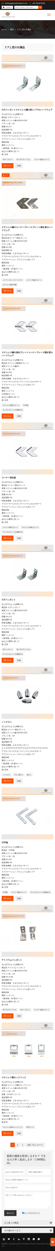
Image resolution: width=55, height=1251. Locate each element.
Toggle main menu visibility (49, 14)
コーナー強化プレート (41, 159)
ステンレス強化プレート (11, 405)
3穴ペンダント (8, 649)
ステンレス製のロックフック (13, 1127)
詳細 (19, 165)
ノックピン (6, 775)
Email (8, 165)
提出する (10, 1213)
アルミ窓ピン (18, 775)
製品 (12, 29)
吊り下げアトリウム (23, 159)
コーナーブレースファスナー (13, 280)
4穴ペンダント (8, 159)
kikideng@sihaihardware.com (16, 3)
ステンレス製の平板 (9, 285)
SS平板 (25, 405)
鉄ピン (29, 775)
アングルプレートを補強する (13, 410)
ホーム (4, 29)
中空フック (30, 1127)
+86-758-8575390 (38, 3)
